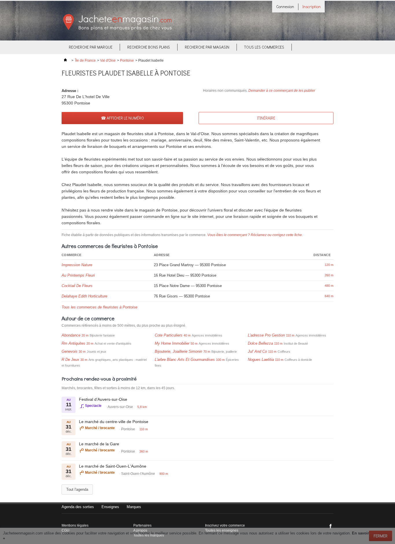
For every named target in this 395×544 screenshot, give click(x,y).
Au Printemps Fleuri (78, 275)
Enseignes (110, 507)
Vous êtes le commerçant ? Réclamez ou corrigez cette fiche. (255, 235)
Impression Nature (77, 265)
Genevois (69, 351)
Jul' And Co (257, 351)
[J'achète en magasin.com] (117, 29)
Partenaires (142, 525)
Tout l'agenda (77, 489)
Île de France (85, 60)
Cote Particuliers (168, 335)
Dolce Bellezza (260, 343)
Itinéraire (266, 118)
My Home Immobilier (172, 343)
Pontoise (127, 60)
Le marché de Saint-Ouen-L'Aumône (112, 466)
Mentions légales (75, 525)
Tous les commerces (264, 47)
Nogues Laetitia (261, 359)
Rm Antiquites (73, 343)
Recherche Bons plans (148, 47)
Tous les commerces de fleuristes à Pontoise (99, 307)
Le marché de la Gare (99, 444)
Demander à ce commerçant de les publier (281, 91)
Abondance (71, 335)
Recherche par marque (90, 47)
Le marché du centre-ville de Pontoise (113, 421)
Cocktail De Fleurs (77, 286)
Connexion (285, 6)
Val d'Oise (108, 60)
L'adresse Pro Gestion (266, 335)
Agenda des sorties (78, 507)
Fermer (380, 536)
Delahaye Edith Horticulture (84, 296)
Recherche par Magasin (207, 47)
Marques (134, 507)
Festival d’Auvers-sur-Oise (103, 399)
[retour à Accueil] (65, 60)
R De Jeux (70, 359)
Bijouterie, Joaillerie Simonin (178, 351)
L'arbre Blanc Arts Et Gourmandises (185, 359)
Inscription (311, 6)
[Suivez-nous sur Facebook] (330, 526)
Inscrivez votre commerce (225, 525)
